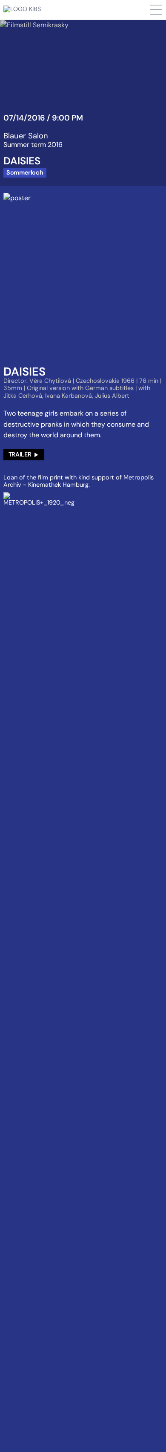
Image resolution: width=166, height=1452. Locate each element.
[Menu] (156, 9)
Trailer (20, 454)
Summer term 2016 (33, 144)
